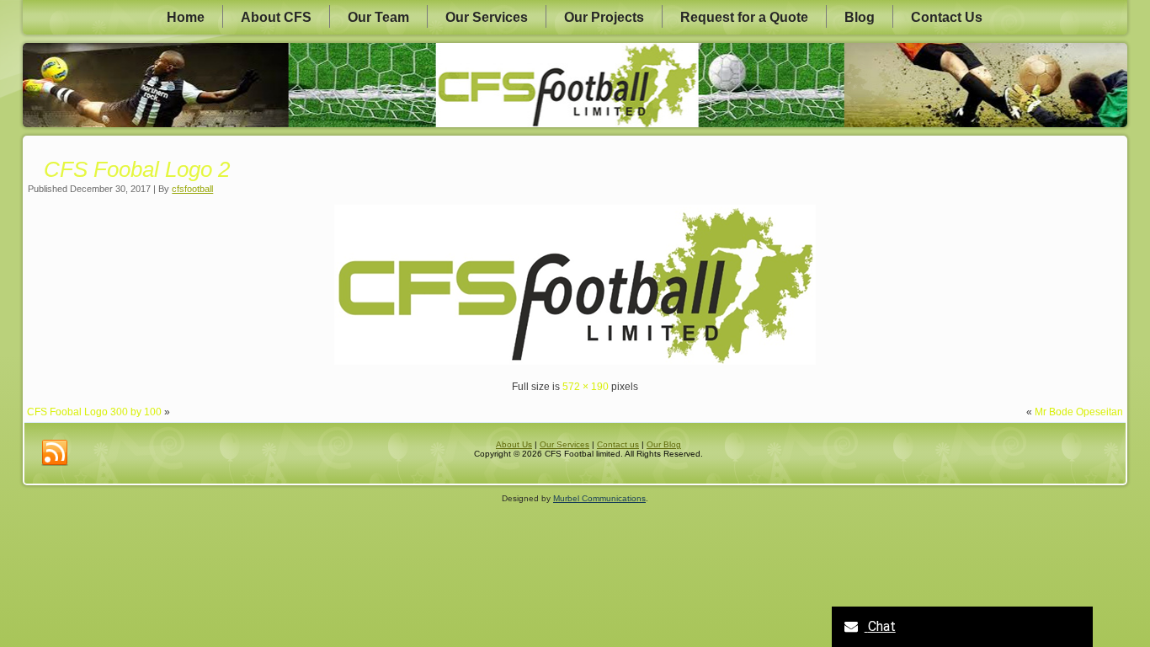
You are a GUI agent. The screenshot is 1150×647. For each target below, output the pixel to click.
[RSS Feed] (54, 453)
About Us (514, 444)
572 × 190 (585, 387)
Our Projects (604, 17)
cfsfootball (192, 189)
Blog (859, 17)
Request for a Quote (744, 17)
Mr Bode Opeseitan (1079, 412)
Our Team (378, 17)
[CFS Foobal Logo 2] (575, 361)
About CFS (276, 17)
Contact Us (946, 17)
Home (186, 17)
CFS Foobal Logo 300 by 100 (94, 412)
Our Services (486, 17)
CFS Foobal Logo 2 (137, 169)
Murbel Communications (599, 498)
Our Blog (664, 444)
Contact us (618, 444)
